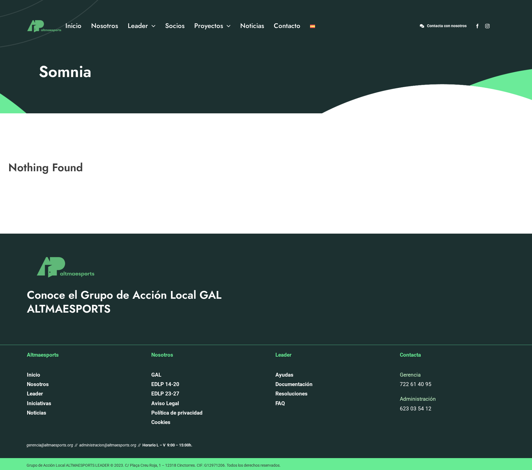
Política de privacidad (177, 413)
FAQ (280, 403)
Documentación (294, 384)
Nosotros (38, 384)
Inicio (33, 375)
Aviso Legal (165, 403)
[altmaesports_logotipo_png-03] (43, 17)
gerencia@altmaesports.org (50, 445)
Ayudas (284, 375)
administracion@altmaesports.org (107, 445)
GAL (156, 375)
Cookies (160, 422)
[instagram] (487, 26)
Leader (35, 393)
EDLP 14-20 (165, 384)
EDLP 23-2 (163, 393)
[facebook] (477, 26)
